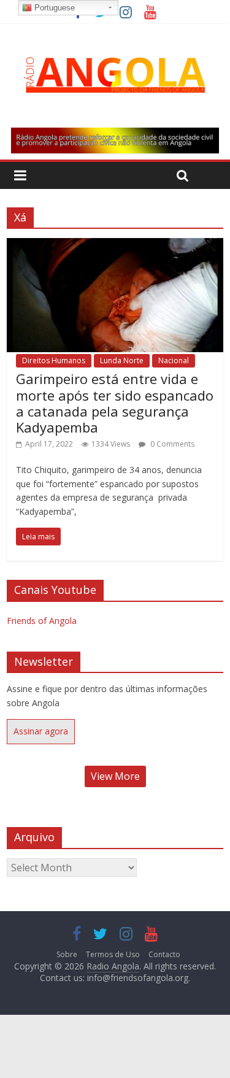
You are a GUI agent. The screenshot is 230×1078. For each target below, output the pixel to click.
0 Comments (171, 444)
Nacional (173, 360)
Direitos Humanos (53, 360)
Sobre (66, 954)
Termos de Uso (113, 954)
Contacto (164, 954)
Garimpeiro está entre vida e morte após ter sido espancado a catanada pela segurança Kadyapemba (114, 402)
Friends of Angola (42, 620)
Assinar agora (40, 731)
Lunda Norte (122, 360)
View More (115, 776)
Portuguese (53, 7)
